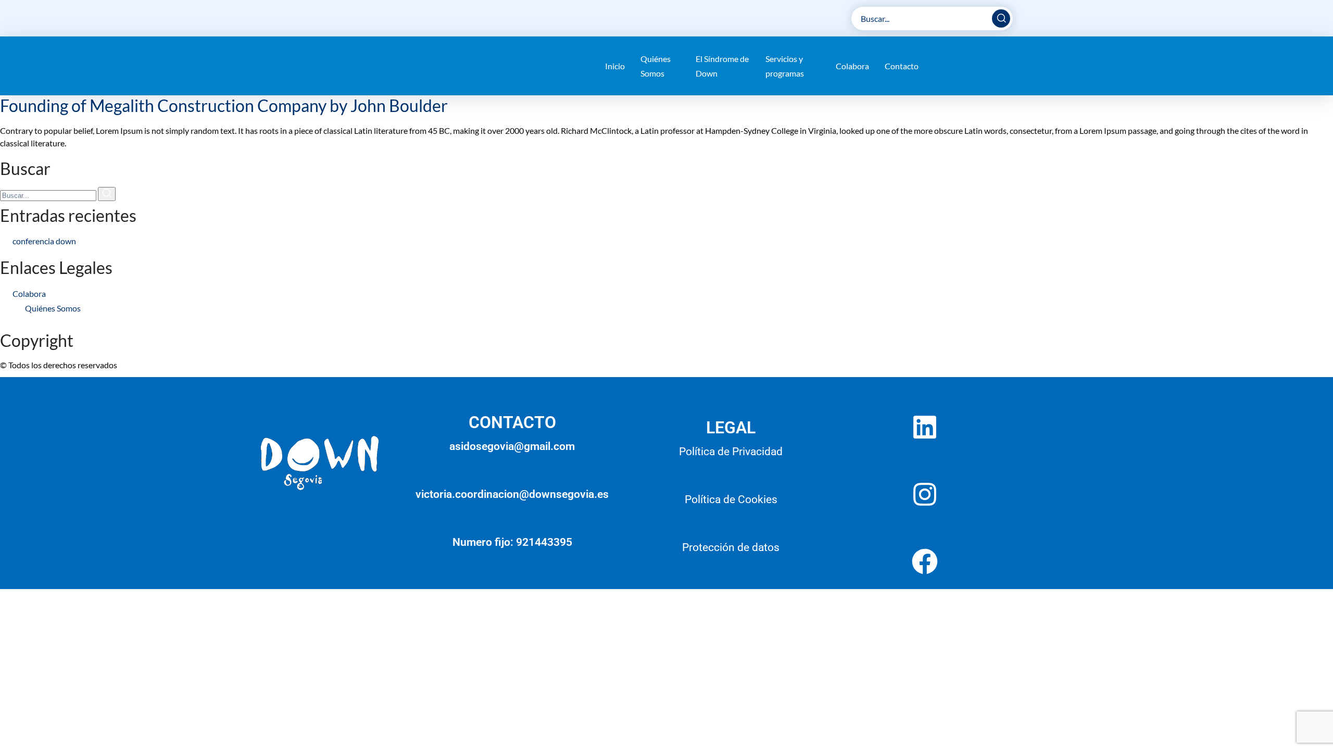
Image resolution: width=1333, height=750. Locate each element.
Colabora (852, 66)
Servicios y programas (784, 66)
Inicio (615, 66)
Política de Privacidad (731, 451)
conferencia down (44, 241)
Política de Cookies (731, 499)
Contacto (902, 66)
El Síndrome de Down (722, 66)
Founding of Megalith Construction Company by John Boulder (224, 105)
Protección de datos (730, 547)
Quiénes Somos (655, 66)
